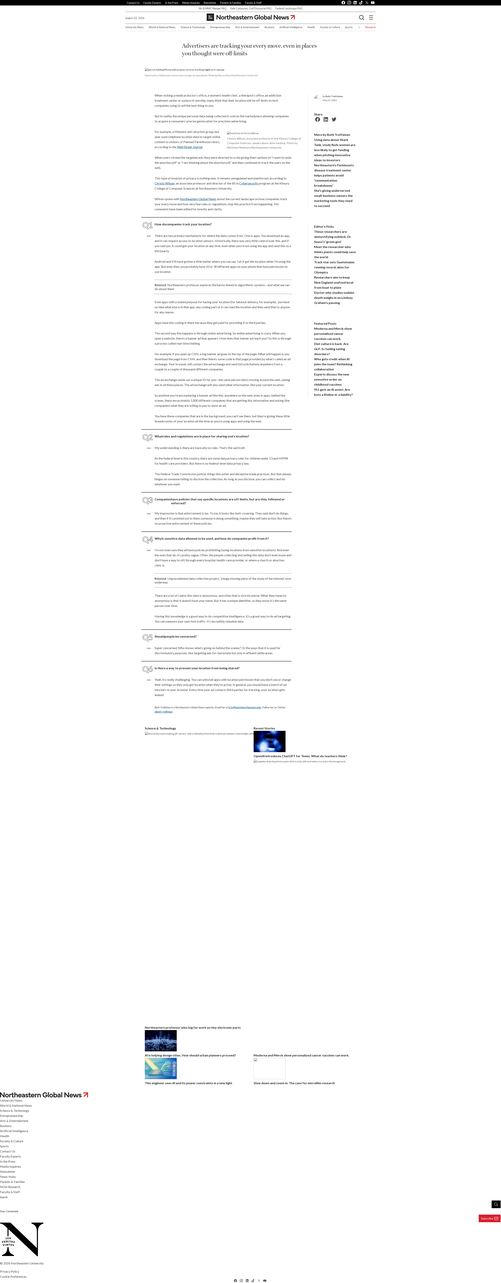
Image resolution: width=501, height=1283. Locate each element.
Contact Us (133, 2)
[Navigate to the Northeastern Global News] (251, 17)
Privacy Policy (9, 1271)
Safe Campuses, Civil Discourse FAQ (250, 8)
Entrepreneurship (220, 27)
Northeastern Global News (198, 199)
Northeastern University (27, 1263)
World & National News (162, 27)
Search (4, 1197)
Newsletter (210, 2)
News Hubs (8, 1176)
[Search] (496, 1204)
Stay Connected (9, 1211)
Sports (349, 27)
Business (269, 27)
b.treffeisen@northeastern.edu (245, 707)
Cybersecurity (248, 183)
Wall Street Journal (189, 147)
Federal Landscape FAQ (288, 8)
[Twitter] (333, 119)
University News (134, 27)
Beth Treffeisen (334, 96)
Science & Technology (193, 27)
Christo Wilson (165, 183)
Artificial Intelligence (290, 27)
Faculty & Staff (253, 2)
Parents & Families (230, 2)
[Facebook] (317, 119)
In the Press (171, 2)
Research (370, 27)
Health (311, 27)
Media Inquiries (191, 2)
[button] (361, 17)
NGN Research (10, 1187)
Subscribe (487, 1218)
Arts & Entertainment (247, 27)
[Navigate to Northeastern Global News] (250, 1095)
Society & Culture (330, 27)
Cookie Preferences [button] (13, 1276)
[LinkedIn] (325, 119)
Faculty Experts (152, 2)
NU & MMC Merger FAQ (212, 8)
